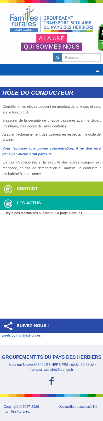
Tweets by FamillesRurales (20, 335)
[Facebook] (51, 380)
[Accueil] (51, 18)
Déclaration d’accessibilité (77, 406)
